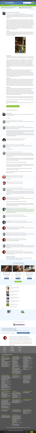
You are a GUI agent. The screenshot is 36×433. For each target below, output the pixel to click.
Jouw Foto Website (20, 0)
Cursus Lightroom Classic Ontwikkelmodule (26, 361)
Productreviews (14, 420)
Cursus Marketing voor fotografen (16, 410)
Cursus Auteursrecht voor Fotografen (17, 418)
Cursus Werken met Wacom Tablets (16, 415)
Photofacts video (5, 349)
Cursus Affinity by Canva (15, 419)
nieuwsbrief (15, 430)
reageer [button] (21, 120)
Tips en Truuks (32, 9)
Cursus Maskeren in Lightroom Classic (28, 358)
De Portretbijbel (12, 348)
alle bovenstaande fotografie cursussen (17, 427)
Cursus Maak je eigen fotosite (16, 425)
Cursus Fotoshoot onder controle (6, 403)
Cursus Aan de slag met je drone (16, 417)
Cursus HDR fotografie (15, 364)
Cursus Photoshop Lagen (5, 379)
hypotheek (8, 232)
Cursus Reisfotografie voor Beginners (17, 357)
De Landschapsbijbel (12, 349)
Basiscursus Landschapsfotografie (16, 393)
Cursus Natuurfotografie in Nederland (6, 395)
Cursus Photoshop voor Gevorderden (6, 378)
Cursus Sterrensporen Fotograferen (16, 395)
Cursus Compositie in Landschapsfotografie (15, 396)
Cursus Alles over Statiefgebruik (6, 366)
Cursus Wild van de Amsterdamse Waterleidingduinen (6, 396)
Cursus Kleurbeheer (14, 362)
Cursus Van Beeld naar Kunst (27, 376)
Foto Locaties (17, 0)
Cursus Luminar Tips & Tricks (16, 376)
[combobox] (27, 3)
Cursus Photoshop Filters (5, 385)
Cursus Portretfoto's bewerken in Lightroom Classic (27, 359)
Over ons (19, 347)
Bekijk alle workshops (18, 281)
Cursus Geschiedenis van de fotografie (6, 361)
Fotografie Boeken (13, 0)
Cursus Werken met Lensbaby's (27, 378)
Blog (4, 347)
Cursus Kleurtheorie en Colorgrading (6, 377)
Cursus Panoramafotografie (15, 365)
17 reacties (23, 13)
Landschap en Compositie (29, 272)
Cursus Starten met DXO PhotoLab (6, 417)
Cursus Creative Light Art (26, 382)
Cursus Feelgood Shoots (5, 407)
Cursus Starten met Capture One (16, 416)
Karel (7, 175)
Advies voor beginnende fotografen (14, 297)
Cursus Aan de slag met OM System (16, 373)
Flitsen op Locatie (18, 272)
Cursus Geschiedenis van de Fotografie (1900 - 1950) (5, 362)
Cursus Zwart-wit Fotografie (26, 380)
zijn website (12, 115)
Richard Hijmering (16, 13)
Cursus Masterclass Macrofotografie (6, 393)
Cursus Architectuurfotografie (16, 358)
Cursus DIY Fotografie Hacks (16, 372)
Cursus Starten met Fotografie (5, 357)
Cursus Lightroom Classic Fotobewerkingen (26, 363)
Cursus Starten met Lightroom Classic (28, 357)
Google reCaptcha (26, 330)
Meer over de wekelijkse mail (5, 330)
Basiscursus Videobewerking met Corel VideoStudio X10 (27, 413)
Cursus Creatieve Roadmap (26, 377)
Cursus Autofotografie (4, 410)
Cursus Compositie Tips (15, 370)
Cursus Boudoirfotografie (5, 401)
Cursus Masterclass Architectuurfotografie (15, 361)
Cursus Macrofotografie (4, 394)
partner (21, 430)
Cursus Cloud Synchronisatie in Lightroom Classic (27, 369)
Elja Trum (8, 197)
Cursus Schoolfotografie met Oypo (16, 411)
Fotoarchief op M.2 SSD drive (13, 294)
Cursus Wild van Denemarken (5, 397)
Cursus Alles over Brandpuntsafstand (6, 364)
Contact (20, 348)
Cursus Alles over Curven (5, 387)
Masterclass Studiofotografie (15, 400)
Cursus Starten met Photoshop (5, 376)
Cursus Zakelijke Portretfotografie (6, 406)
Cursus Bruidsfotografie (26, 400)
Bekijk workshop (6, 278)
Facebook (17, 330)
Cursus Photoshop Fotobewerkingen (6, 386)
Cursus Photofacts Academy (15, 424)
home (3, 9)
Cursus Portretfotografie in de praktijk (6, 402)
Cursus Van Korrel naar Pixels (16, 368)
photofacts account (11, 430)
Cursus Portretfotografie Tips (5, 400)
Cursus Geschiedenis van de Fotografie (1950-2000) (5, 365)
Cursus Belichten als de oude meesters (17, 402)
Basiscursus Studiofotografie (16, 401)
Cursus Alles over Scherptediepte (6, 358)
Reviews (5, 348)
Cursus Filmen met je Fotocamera (27, 410)
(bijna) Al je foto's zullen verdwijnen (14, 287)
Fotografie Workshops (9, 0)
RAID (33, 79)
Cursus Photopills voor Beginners (6, 415)
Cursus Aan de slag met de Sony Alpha (17, 369)
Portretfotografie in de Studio (6, 272)
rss (19, 430)
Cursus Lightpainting (25, 381)
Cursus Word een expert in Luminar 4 (17, 377)
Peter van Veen (9, 138)
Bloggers (20, 349)
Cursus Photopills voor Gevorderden (6, 416)
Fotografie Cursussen (4, 0)
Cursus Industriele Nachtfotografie (16, 371)
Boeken (12, 347)
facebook (18, 430)
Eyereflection (8, 244)
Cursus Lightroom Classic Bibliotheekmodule (26, 365)
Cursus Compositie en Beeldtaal (6, 363)
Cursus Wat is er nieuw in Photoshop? (6, 389)
